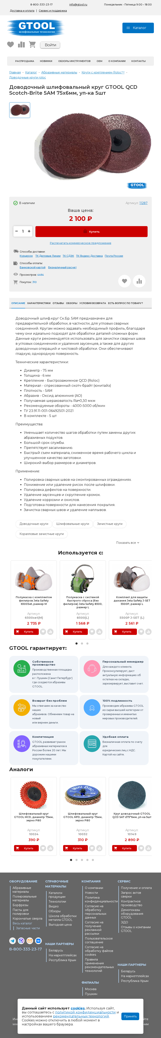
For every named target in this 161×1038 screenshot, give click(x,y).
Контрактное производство (131, 903)
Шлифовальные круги (72, 524)
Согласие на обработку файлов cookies (99, 951)
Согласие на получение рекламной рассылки (94, 928)
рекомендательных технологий (81, 1016)
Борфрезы (20, 905)
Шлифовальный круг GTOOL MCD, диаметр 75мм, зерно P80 (33, 817)
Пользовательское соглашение (99, 940)
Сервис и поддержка (53, 10)
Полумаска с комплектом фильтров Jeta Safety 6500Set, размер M (34, 601)
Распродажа (24, 61)
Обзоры (55, 911)
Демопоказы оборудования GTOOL (132, 913)
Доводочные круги (33, 524)
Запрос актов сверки (131, 894)
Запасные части (28, 928)
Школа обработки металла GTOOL (63, 918)
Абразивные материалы (22, 890)
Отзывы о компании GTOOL (136, 929)
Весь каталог (22, 923)
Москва (90, 989)
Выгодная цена (60, 925)
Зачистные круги (109, 524)
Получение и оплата (136, 888)
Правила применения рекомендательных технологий (99, 965)
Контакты (138, 61)
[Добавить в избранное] (124, 281)
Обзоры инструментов (74, 61)
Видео (54, 906)
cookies (78, 1008)
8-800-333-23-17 (41, 4)
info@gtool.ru (78, 4)
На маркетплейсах (63, 955)
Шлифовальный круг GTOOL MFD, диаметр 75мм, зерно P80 (82, 817)
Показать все (126, 543)
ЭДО (124, 922)
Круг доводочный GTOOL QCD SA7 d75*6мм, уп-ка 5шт (131, 815)
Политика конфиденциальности (100, 899)
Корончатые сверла (27, 918)
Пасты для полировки (21, 912)
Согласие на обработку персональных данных (95, 911)
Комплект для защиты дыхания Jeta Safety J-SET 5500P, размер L (132, 601)
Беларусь (56, 950)
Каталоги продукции (57, 895)
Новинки (46, 61)
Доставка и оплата (22, 10)
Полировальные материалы (25, 898)
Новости (91, 893)
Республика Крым (62, 960)
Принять (130, 1016)
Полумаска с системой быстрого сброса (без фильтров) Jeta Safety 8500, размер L (82, 602)
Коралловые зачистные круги (41, 534)
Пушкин (91, 994)
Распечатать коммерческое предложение (80, 243)
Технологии (57, 901)
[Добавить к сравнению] (139, 281)
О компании (117, 61)
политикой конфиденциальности (85, 1012)
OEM (99, 61)
